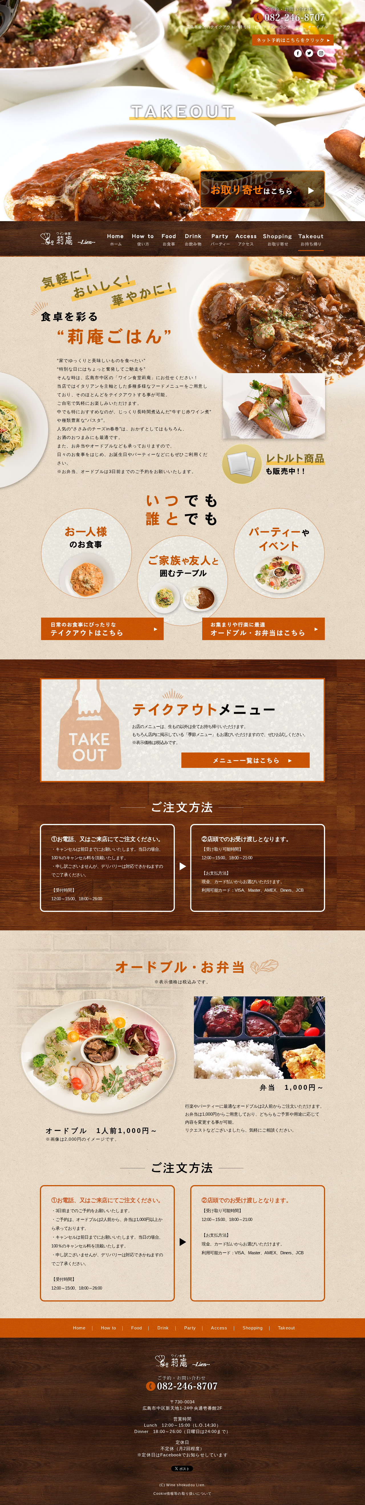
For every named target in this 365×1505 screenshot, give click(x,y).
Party (190, 1327)
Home (79, 1327)
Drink (163, 1327)
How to (108, 1327)
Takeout (286, 1327)
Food (136, 1327)
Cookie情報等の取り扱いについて (182, 1494)
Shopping (253, 1327)
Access (219, 1327)
